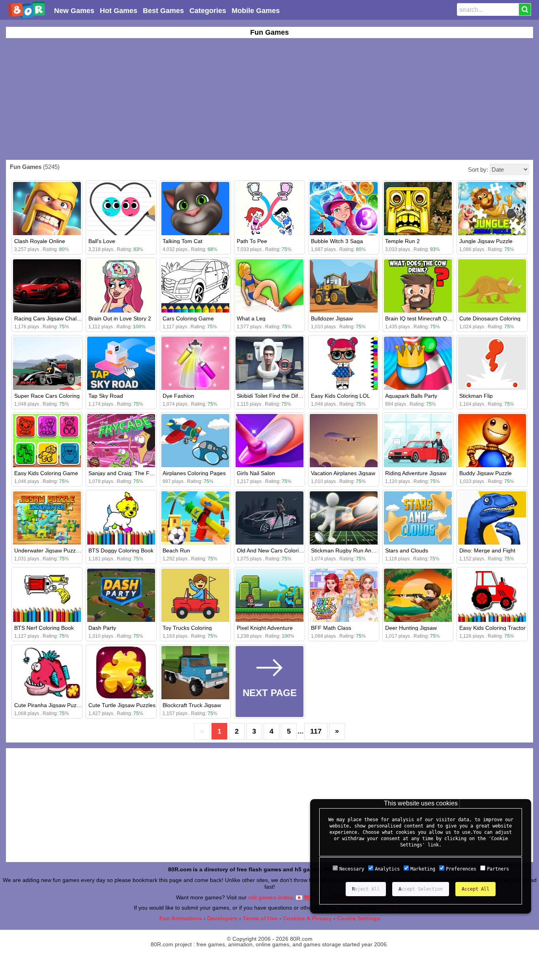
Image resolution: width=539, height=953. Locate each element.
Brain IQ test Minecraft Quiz (419, 318)
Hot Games (118, 11)
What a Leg (251, 318)
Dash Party (102, 628)
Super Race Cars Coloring (47, 396)
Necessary (351, 869)
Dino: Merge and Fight (487, 550)
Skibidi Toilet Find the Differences (278, 396)
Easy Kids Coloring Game (46, 473)
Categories (207, 11)
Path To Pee (252, 241)
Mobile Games (256, 11)
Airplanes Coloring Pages (194, 473)
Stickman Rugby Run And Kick (348, 550)
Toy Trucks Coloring (187, 628)
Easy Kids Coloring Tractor (492, 628)
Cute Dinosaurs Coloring (489, 318)
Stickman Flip (476, 396)
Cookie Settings (358, 918)
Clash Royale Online (39, 241)
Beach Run (176, 550)
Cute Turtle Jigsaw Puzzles (121, 705)
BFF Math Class (331, 628)
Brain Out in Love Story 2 (119, 318)
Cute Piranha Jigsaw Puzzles (50, 705)
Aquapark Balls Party (411, 396)
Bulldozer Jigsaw (332, 318)
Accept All (475, 889)
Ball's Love (101, 241)
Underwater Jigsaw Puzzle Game (55, 550)
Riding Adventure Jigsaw (415, 473)
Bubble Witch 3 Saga (337, 241)
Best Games (163, 11)
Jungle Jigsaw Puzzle (486, 241)
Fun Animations (180, 918)
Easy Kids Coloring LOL (340, 396)
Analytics (387, 869)
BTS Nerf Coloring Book (44, 628)
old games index (270, 897)
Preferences (461, 869)
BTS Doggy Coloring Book (120, 550)
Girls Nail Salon (256, 473)
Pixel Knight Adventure (265, 628)
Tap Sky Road (105, 396)
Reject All (366, 889)
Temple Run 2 (402, 241)
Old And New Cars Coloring (271, 550)
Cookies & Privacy (307, 918)
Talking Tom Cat (182, 241)
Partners (498, 869)
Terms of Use (260, 918)
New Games (74, 11)
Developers (222, 918)
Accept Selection (421, 889)
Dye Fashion (178, 396)
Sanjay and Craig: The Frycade (127, 473)
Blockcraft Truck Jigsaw (192, 705)
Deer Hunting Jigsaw (411, 628)
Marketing (422, 869)
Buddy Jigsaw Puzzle (485, 473)
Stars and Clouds (406, 550)
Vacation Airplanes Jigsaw (343, 473)
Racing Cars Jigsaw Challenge (52, 318)
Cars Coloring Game (188, 318)
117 (316, 731)
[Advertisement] (269, 99)
